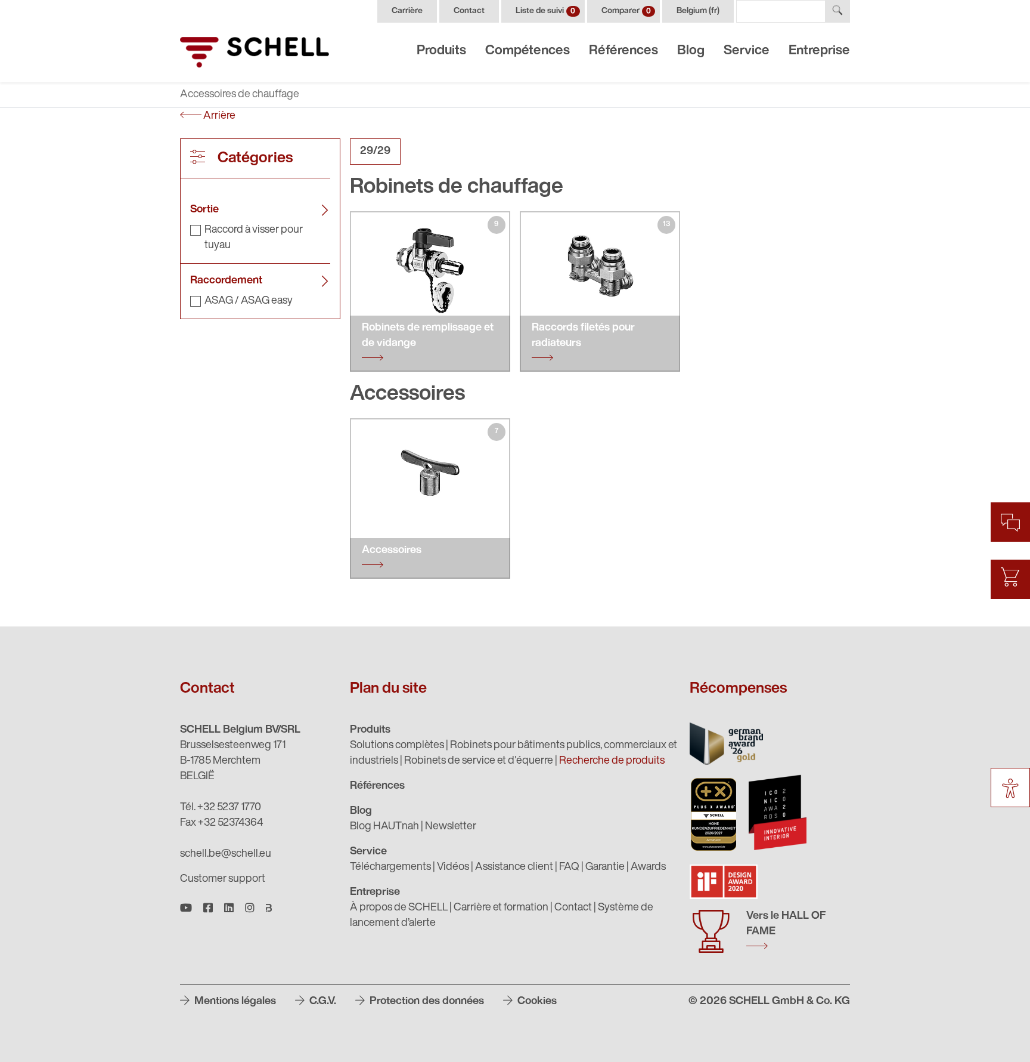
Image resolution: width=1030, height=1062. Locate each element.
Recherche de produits (612, 761)
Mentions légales (234, 1001)
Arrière (218, 116)
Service (747, 51)
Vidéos (453, 867)
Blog (691, 51)
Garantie (605, 867)
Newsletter (450, 827)
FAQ (569, 867)
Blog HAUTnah (384, 827)
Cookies (536, 1001)
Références (623, 51)
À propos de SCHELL (399, 908)
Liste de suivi (545, 11)
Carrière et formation (501, 908)
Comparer (626, 11)
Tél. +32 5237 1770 (220, 807)
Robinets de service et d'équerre (478, 761)
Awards (648, 867)
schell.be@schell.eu (225, 854)
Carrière (407, 11)
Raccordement (226, 281)
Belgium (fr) (698, 11)
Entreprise (819, 51)
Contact (469, 11)
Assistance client (514, 867)
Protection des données (425, 1001)
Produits (441, 51)
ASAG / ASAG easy (248, 301)
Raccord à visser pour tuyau (253, 238)
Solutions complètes (397, 745)
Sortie (204, 210)
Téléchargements (390, 867)
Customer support (222, 879)
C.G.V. (321, 1001)
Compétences (527, 51)
